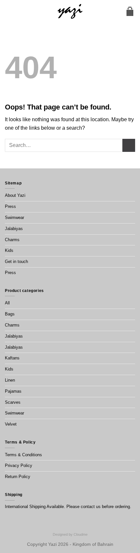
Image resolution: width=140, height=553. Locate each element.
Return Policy (17, 476)
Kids (9, 250)
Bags (10, 314)
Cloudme (81, 534)
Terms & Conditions (23, 454)
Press (10, 206)
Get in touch (16, 261)
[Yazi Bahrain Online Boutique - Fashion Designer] (70, 11)
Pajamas (13, 391)
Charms (12, 239)
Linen (10, 380)
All (7, 302)
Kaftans (12, 358)
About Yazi (15, 195)
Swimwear (14, 217)
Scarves (13, 402)
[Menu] (9, 11)
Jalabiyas (14, 228)
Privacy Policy (18, 465)
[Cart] (130, 11)
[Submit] (128, 145)
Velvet (11, 424)
